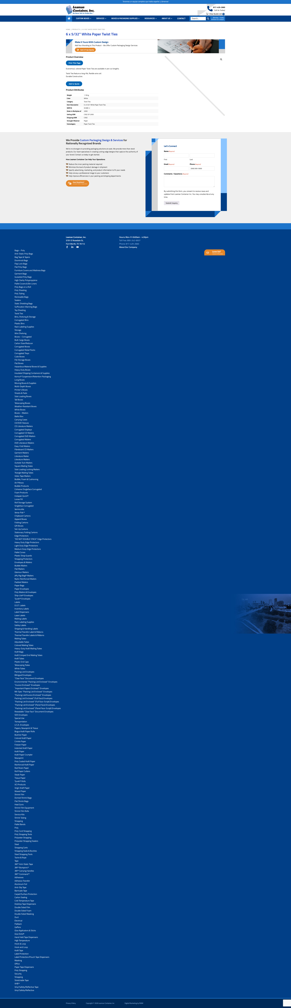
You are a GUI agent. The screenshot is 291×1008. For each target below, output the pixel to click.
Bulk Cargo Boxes (22, 340)
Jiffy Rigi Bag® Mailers (24, 575)
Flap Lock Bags (21, 263)
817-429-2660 (219, 7)
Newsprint (19, 757)
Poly (16, 827)
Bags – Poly (20, 250)
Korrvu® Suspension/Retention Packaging (33, 376)
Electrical (18, 920)
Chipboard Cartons (22, 515)
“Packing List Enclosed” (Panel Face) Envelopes (35, 704)
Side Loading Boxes (23, 396)
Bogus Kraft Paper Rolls (25, 731)
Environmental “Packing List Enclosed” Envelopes (36, 681)
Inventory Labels (22, 608)
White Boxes (20, 409)
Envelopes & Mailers (23, 562)
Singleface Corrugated (24, 505)
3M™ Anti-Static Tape (24, 864)
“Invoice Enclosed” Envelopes (27, 685)
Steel (17, 844)
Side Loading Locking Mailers (27, 469)
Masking (18, 960)
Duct (17, 917)
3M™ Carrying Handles (24, 870)
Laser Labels (20, 615)
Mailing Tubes (20, 638)
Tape (16, 860)
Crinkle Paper (20, 741)
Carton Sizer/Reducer (24, 343)
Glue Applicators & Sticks (25, 930)
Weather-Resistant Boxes (25, 406)
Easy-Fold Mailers (22, 446)
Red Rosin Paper (22, 767)
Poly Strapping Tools (23, 834)
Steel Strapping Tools (23, 854)
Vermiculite (19, 509)
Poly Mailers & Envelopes (25, 592)
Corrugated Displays (23, 429)
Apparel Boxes (21, 519)
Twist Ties (19, 313)
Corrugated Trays (22, 353)
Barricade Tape (21, 890)
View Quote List (216, 13)
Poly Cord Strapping (23, 831)
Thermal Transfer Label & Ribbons (29, 631)
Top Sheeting (20, 310)
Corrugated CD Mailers (24, 432)
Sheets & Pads (21, 393)
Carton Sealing (21, 897)
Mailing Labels (21, 618)
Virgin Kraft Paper (22, 787)
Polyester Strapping (23, 837)
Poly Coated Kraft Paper (25, 761)
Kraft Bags (19, 651)
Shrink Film (19, 794)
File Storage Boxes (22, 359)
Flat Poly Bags (21, 266)
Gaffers (18, 927)
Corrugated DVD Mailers (25, 436)
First (165, 159)
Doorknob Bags (21, 260)
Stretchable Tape (22, 980)
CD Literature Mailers (24, 426)
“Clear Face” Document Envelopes (29, 678)
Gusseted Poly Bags (23, 276)
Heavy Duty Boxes (22, 369)
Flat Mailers (19, 568)
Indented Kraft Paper (23, 748)
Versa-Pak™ (20, 512)
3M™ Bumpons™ (22, 867)
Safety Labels (20, 625)
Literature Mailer (22, 456)
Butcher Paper (21, 734)
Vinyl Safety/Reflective (24, 990)
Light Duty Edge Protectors (26, 545)
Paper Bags (19, 585)
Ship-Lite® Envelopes (24, 595)
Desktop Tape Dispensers (25, 903)
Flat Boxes (19, 363)
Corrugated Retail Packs (25, 350)
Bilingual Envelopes (23, 675)
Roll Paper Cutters (22, 771)
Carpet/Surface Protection (26, 894)
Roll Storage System (23, 502)
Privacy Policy (71, 1003)
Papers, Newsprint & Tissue (26, 728)
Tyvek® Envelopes (22, 598)
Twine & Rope (20, 857)
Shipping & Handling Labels (26, 628)
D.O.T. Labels (20, 605)
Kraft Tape (19, 950)
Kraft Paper (19, 751)
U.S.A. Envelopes (22, 724)
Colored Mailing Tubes (24, 645)
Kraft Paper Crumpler (24, 754)
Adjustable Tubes (22, 641)
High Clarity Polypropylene (26, 280)
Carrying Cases (21, 419)
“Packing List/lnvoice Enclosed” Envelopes (33, 695)
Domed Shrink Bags (23, 797)
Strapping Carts (21, 847)
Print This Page (74, 63)
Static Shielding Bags (24, 303)
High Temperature (22, 940)
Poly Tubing (19, 293)
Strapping (19, 821)
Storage (18, 330)
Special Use (19, 718)
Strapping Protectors (23, 558)
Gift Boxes (19, 525)
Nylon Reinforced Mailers (25, 578)
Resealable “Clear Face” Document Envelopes (34, 711)
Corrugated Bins (21, 320)
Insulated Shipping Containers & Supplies (32, 373)
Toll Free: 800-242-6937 (129, 240)
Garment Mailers (22, 452)
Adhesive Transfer (22, 880)
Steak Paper (20, 774)
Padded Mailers (21, 582)
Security (18, 973)
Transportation (21, 721)
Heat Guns (19, 804)
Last (191, 159)
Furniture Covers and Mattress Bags (30, 270)
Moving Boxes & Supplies (25, 383)
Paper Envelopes (22, 588)
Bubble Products (22, 485)
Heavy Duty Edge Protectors (27, 542)
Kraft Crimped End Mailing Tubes (28, 655)
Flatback (18, 923)
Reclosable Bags (21, 296)
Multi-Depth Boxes (23, 386)
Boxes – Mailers (21, 412)
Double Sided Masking (24, 913)
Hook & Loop (20, 943)
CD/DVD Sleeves (22, 422)
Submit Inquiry (172, 203)
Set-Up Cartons (21, 529)
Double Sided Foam (23, 910)
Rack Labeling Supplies (24, 326)
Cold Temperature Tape (24, 900)
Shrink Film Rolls (22, 811)
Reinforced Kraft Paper (24, 764)
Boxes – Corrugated (23, 336)
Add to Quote (74, 83)
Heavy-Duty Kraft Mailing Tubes (28, 648)
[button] (221, 59)
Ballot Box (19, 416)
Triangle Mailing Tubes (24, 472)
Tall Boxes (19, 399)
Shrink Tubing (20, 817)
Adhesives (19, 877)
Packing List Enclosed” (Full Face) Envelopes (33, 698)
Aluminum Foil (21, 884)
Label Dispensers (22, 612)
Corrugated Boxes (22, 346)
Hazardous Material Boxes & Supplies (30, 366)
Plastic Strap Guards (23, 555)
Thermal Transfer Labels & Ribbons (29, 635)
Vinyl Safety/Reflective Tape (26, 986)
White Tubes (20, 668)
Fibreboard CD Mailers (24, 449)
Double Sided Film (22, 907)
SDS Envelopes (21, 714)
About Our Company (128, 247)
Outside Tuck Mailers (23, 462)
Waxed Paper (20, 791)
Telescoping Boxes (22, 403)
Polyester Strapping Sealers (26, 841)
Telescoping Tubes (22, 665)
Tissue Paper (20, 777)
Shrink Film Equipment (24, 807)
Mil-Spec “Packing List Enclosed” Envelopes (33, 691)
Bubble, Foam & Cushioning (26, 479)
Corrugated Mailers (23, 439)
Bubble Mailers (21, 565)
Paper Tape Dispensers (24, 967)
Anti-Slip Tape (20, 887)
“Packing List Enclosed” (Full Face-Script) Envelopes (37, 701)
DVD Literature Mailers (24, 442)
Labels (17, 602)
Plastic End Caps (22, 661)
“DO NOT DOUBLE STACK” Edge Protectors (33, 539)
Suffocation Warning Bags (26, 306)
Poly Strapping (21, 970)
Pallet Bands (20, 824)
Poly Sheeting (20, 290)
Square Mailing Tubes (24, 466)
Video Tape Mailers (22, 476)
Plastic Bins (19, 323)
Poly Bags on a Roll (23, 286)
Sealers (18, 300)
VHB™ (17, 983)
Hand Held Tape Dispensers (26, 937)
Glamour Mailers (22, 572)
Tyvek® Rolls (20, 781)
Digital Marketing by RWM (134, 1003)
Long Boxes (20, 379)
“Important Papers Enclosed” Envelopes (32, 688)
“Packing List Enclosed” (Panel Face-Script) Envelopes (38, 708)
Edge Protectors (21, 535)
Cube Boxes (20, 356)
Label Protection (22, 953)
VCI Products (20, 784)
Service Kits (19, 814)
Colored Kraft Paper (23, 738)
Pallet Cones (20, 552)
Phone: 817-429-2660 (129, 243)
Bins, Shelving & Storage (25, 316)
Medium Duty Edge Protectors (28, 549)
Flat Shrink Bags (21, 801)
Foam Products (21, 492)
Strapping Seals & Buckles (26, 850)
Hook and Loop (21, 947)
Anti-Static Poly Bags (24, 253)
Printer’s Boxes (21, 389)
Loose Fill (19, 499)
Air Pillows (19, 482)
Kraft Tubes (19, 658)
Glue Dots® (19, 933)
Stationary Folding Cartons (26, 532)
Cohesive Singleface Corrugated (28, 489)
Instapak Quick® (22, 495)
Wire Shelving (20, 333)
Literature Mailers (22, 459)
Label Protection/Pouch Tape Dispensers (32, 957)
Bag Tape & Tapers (22, 257)
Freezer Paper (20, 744)
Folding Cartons (21, 522)
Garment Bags (21, 273)
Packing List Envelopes (24, 671)
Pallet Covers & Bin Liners (26, 283)
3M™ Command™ (22, 874)
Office (17, 963)
